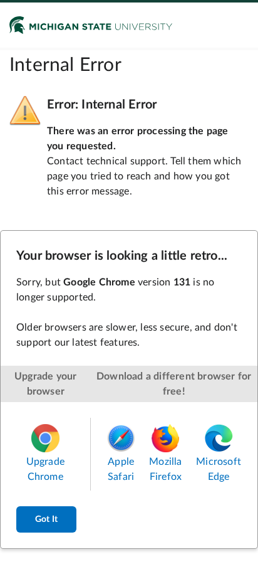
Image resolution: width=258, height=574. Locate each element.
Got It (46, 519)
